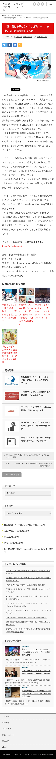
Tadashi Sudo (42, 37)
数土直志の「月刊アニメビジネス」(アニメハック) (24, 525)
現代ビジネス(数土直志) (13, 543)
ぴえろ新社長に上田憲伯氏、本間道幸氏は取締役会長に (26, 617)
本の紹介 (5, 741)
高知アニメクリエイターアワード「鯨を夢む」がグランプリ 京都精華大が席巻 (36, 652)
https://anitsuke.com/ (12, 246)
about (4, 747)
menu (50, 4)
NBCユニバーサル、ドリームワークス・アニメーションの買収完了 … (35, 380)
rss (34, 4)
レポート (5, 723)
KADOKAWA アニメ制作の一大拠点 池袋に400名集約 (25, 585)
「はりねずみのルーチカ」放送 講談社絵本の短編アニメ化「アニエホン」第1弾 (9, 354)
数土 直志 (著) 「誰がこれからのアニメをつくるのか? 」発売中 (28, 550)
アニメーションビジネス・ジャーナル (13, 7)
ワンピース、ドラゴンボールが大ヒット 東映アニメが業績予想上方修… (36, 425)
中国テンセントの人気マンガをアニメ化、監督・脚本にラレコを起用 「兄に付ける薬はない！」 (26, 314)
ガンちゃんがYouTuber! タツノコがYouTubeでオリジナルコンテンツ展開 (28, 456)
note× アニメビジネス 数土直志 (16, 531)
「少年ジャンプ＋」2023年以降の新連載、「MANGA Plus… (35, 393)
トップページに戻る (11, 475)
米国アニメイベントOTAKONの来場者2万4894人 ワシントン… (35, 439)
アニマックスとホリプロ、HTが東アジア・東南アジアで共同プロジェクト (42, 311)
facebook (42, 4)
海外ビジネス (21, 15)
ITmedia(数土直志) (11, 537)
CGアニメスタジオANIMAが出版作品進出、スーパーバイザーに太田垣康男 (28, 464)
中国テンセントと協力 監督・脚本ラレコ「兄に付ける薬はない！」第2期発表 (9, 313)
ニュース (13, 15)
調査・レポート (8, 735)
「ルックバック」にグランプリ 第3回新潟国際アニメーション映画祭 (36, 672)
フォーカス (6, 729)
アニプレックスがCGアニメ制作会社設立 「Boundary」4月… (36, 408)
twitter (38, 4)
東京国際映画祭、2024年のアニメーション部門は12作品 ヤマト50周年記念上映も (36, 693)
